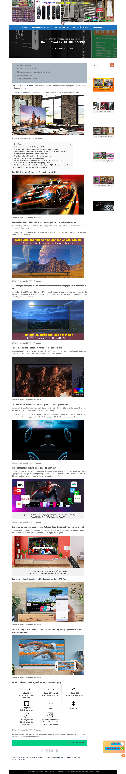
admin (72, 48)
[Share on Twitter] (46, 750)
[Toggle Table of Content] (69, 144)
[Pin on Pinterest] (52, 750)
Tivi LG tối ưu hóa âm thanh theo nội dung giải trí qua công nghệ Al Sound (33, 156)
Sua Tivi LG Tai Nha (78, 743)
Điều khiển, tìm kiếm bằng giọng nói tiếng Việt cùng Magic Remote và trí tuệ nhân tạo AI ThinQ (38, 160)
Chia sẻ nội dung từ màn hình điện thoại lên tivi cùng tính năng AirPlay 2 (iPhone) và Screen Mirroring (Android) (42, 165)
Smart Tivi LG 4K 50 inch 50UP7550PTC (23, 85)
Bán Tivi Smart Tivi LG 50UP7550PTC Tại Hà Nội (65, 757)
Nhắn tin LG (116, 744)
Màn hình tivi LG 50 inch (19, 92)
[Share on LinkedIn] (56, 750)
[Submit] (112, 65)
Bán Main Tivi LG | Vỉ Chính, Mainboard (78, 27)
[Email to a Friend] (49, 750)
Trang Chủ (25, 27)
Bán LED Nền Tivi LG (59, 27)
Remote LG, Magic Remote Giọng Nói (41, 27)
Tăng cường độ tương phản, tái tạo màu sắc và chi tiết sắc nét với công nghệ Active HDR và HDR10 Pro (40, 151)
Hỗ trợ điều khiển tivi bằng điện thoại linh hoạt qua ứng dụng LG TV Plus (32, 163)
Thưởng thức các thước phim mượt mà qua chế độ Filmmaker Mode (31, 154)
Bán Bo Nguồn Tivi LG (98, 27)
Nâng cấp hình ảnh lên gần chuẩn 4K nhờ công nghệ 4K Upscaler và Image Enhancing (36, 149)
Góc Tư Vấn (49, 39)
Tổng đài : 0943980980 (112, 748)
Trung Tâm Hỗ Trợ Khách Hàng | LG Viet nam (66, 39)
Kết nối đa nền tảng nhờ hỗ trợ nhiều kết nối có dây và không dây (31, 167)
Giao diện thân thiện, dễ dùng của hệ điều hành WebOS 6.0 (29, 158)
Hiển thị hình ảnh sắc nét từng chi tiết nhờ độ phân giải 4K (29, 147)
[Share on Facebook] (42, 750)
